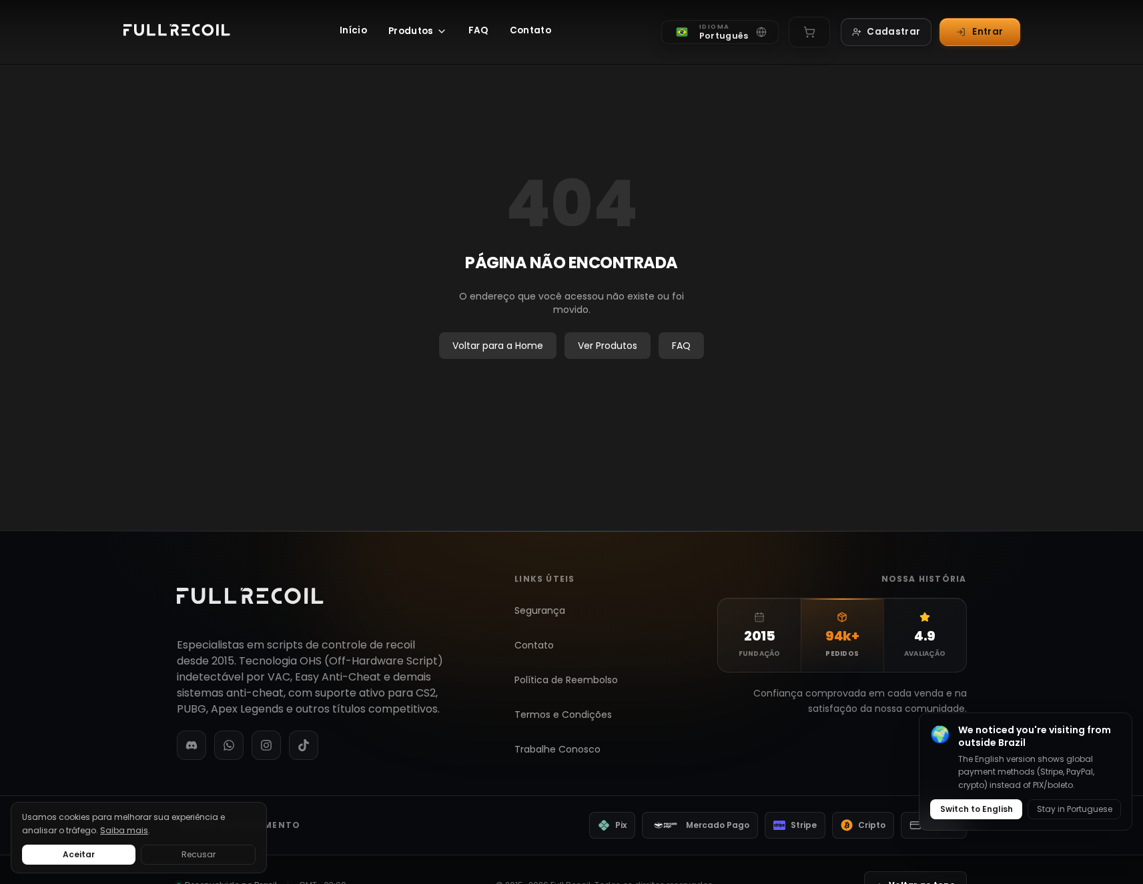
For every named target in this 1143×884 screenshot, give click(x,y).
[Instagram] (266, 745)
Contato (530, 30)
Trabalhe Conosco (557, 749)
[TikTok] (303, 745)
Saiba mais (124, 830)
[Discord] (191, 745)
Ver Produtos (607, 345)
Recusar (198, 854)
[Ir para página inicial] (176, 32)
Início (353, 30)
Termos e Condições (563, 714)
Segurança (539, 610)
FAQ (478, 30)
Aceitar (79, 854)
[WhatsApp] (229, 745)
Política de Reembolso (566, 680)
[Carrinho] (809, 32)
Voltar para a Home (497, 345)
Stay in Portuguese (1074, 809)
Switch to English (976, 809)
